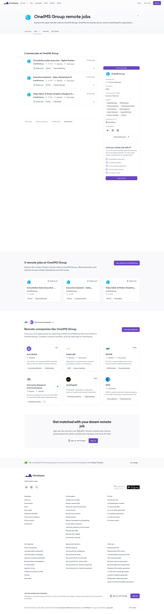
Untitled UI (88, 608)
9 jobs (95, 378)
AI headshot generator (115, 513)
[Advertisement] (60, 44)
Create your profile (72, 500)
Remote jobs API (113, 548)
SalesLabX (71, 354)
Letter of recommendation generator (120, 582)
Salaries (52, 3)
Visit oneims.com (120, 137)
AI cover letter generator (116, 510)
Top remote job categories (75, 551)
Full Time (48, 68)
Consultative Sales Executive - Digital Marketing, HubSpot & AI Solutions (54, 60)
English (133, 608)
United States (112, 122)
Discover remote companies (76, 507)
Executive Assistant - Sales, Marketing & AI (52, 77)
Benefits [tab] (46, 31)
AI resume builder (113, 507)
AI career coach (113, 520)
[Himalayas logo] (10, 3)
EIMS (108, 385)
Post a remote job (30, 548)
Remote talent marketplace (34, 561)
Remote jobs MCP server (116, 551)
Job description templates (33, 554)
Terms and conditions (32, 517)
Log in (139, 3)
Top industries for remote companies (79, 568)
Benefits (58, 64)
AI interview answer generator (118, 571)
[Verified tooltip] (57, 386)
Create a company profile (33, 571)
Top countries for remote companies (79, 565)
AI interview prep (113, 517)
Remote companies (42, 121)
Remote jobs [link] (68, 121)
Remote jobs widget (73, 534)
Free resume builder (114, 558)
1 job (56, 347)
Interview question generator (34, 558)
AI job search (70, 510)
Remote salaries (71, 548)
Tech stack (69, 64)
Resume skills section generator (118, 568)
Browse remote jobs (73, 503)
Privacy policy (29, 520)
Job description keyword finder (118, 554)
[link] (28, 121)
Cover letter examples (74, 524)
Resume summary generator (117, 561)
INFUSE (109, 354)
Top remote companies (43, 322)
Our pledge (134, 463)
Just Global (32, 354)
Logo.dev (109, 608)
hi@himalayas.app (31, 481)
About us (27, 500)
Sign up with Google (78, 441)
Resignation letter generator (117, 578)
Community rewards (73, 537)
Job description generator (33, 551)
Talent (46, 3)
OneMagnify (71, 385)
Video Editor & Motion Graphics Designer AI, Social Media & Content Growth (54, 94)
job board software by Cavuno (69, 608)
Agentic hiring (29, 568)
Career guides (71, 517)
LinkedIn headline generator (117, 575)
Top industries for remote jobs (76, 561)
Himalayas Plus (112, 500)
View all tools (121, 178)
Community (28, 503)
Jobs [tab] (37, 31)
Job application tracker (115, 503)
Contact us (28, 524)
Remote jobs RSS (72, 531)
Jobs (31, 3)
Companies (38, 3)
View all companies (131, 330)
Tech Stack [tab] (55, 31)
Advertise (27, 578)
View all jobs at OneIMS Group (127, 263)
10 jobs (134, 347)
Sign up (157, 3)
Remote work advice (73, 513)
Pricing (26, 575)
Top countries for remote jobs (76, 558)
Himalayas (28, 121)
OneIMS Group (38, 64)
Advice (59, 3)
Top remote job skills (73, 554)
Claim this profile (121, 68)
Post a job (147, 3)
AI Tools (22, 3)
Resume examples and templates (77, 520)
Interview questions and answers (77, 527)
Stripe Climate (97, 462)
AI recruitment (29, 565)
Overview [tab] (28, 31)
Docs (26, 507)
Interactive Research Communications (36, 386)
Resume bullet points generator (118, 565)
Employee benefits (31, 513)
